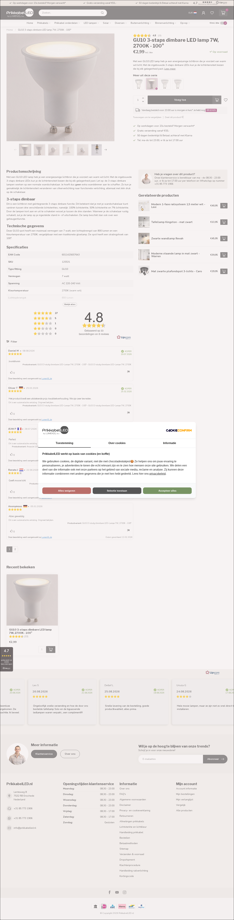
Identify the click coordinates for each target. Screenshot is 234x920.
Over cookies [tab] (117, 443)
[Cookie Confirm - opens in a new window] (179, 430)
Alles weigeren (66, 490)
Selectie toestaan (117, 490)
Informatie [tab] (169, 443)
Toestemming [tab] (64, 443)
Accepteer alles (167, 490)
